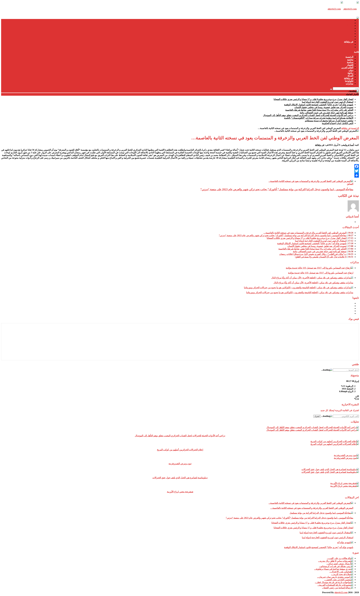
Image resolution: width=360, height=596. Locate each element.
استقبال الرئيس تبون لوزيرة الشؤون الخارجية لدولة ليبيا (327, 102)
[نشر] (180, 175)
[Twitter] (180, 171)
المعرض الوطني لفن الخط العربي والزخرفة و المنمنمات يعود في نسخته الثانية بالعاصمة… (304, 233)
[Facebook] (180, 166)
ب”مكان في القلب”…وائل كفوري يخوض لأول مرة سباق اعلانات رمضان (312, 254)
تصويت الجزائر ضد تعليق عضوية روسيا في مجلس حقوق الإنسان (323, 107)
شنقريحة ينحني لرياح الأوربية (180, 491)
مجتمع (350, 23)
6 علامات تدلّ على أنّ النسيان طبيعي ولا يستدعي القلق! (320, 257)
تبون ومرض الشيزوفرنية (180, 463)
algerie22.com (340, 592)
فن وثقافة (348, 41)
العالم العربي (347, 31)
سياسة (350, 25)
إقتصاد (350, 28)
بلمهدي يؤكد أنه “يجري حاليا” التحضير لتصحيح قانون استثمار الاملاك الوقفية (318, 104)
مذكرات (349, 47)
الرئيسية (349, 20)
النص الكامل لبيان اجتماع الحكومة (337, 123)
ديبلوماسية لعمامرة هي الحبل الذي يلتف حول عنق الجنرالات (180, 477)
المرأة (350, 39)
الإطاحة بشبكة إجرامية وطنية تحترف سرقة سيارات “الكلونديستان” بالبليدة (318, 118)
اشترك (317, 416)
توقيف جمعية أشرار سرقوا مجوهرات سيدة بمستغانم (329, 120)
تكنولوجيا (349, 44)
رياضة (350, 36)
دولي (351, 33)
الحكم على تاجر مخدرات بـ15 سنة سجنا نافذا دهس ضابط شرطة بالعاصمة (319, 110)
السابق (350, 184)
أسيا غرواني (349, 145)
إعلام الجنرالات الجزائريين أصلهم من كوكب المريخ (180, 449)
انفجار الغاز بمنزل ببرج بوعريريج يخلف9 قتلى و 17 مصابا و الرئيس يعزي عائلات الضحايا (313, 99)
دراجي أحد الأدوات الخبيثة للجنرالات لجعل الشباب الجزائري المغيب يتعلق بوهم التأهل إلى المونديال (308, 115)
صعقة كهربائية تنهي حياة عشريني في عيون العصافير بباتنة (326, 112)
